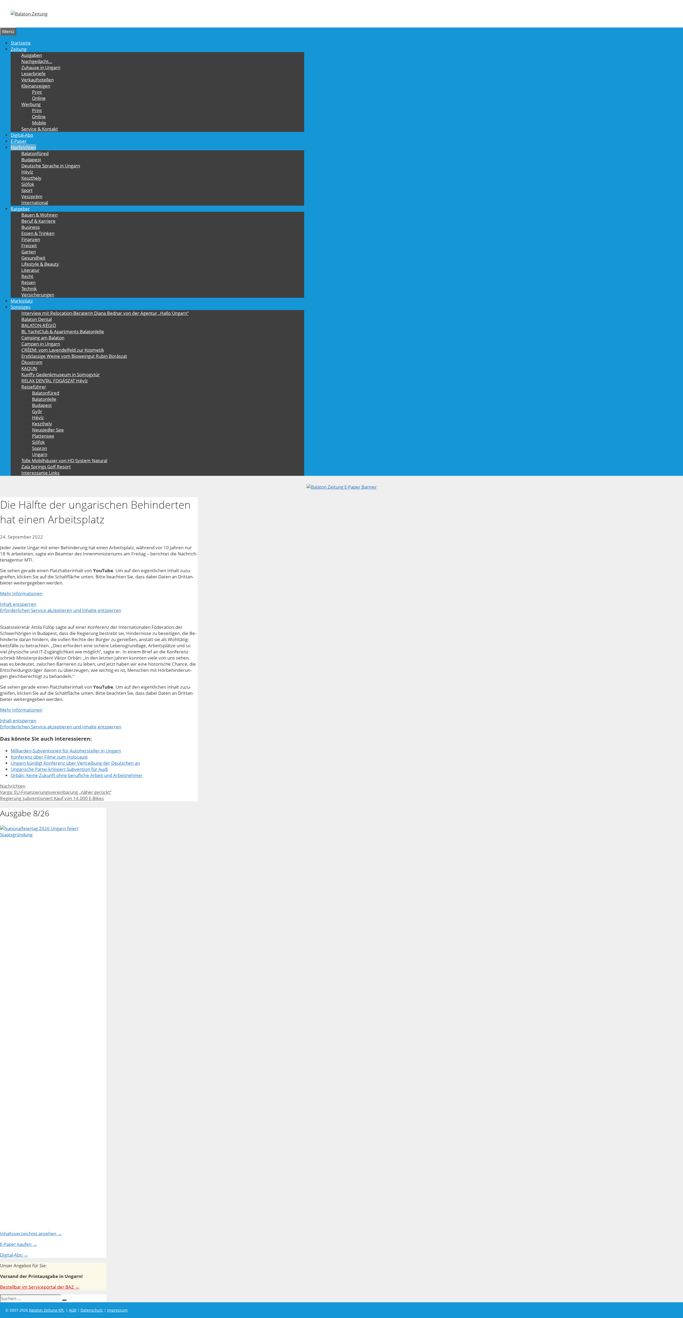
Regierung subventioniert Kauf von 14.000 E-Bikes (52, 798)
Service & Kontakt (39, 129)
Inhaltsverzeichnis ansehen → (31, 1233)
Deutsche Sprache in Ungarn (50, 166)
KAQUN (29, 368)
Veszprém (31, 196)
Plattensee (43, 436)
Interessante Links (40, 473)
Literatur (30, 270)
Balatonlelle (44, 399)
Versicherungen (37, 295)
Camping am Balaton (42, 338)
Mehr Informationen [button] (21, 593)
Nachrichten (23, 147)
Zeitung (18, 49)
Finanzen (30, 239)
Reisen (28, 282)
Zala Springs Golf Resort (46, 467)
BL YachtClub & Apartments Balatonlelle (62, 331)
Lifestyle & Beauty (40, 264)
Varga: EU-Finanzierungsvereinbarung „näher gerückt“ (56, 792)
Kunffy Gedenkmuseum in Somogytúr (60, 374)
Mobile (39, 123)
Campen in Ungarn (40, 344)
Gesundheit (33, 258)
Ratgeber (20, 209)
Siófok (27, 184)
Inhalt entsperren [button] (18, 604)
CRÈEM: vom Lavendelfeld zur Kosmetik (62, 350)
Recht (27, 276)
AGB (72, 1310)
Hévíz (27, 172)
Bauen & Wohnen (39, 215)
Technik (29, 288)
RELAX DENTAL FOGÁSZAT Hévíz (54, 381)
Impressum (117, 1310)
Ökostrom (31, 362)
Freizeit (29, 245)
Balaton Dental (36, 319)
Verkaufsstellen (37, 80)
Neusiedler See (48, 430)
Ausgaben (31, 55)
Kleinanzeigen (35, 86)
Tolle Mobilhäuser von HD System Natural (64, 460)
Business (30, 227)
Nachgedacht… (36, 61)
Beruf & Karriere (38, 221)
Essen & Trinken (37, 233)
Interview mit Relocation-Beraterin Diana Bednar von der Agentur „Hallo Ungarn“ (105, 313)
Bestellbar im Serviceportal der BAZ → (40, 1287)
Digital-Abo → (14, 1255)
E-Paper (19, 141)
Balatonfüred (35, 153)
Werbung (31, 104)
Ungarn (39, 454)
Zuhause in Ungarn (40, 67)
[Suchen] (64, 1300)
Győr (37, 411)
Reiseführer (33, 387)
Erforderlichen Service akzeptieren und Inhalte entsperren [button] (60, 610)
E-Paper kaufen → (18, 1244)
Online (39, 98)
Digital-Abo (22, 135)
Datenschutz (92, 1310)
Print (37, 92)
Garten (28, 252)
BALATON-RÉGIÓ (38, 325)
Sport (27, 190)
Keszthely (31, 178)
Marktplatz (22, 301)
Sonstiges (20, 307)
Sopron (39, 448)
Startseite (21, 43)
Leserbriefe (33, 73)
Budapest (31, 159)
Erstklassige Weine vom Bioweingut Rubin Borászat (74, 356)
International (34, 202)
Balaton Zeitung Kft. (47, 1310)
